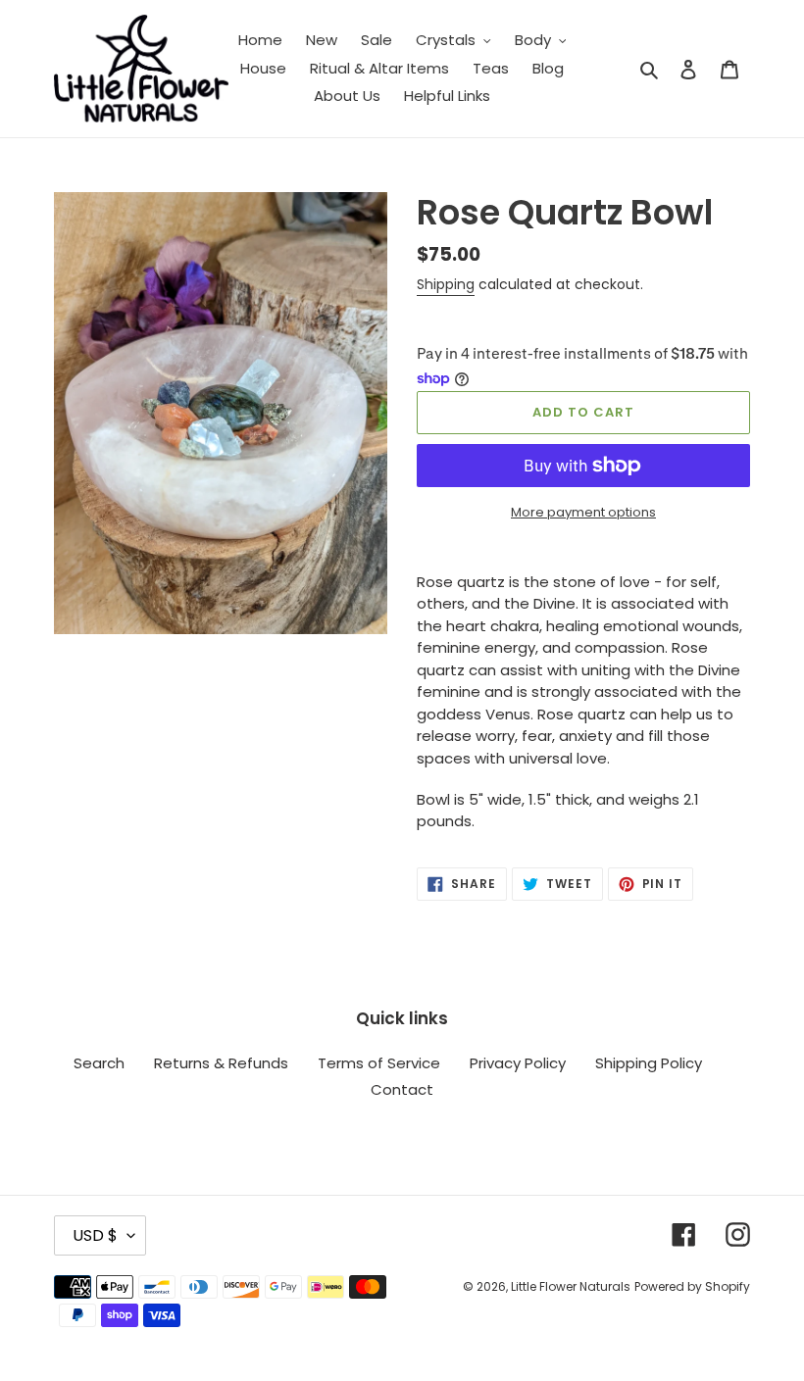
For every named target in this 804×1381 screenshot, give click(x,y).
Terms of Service (379, 1063)
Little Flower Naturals (570, 1286)
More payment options (583, 512)
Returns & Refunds (221, 1063)
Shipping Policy (648, 1063)
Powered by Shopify (692, 1286)
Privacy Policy (518, 1063)
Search (99, 1063)
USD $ (95, 1235)
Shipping (446, 284)
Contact (402, 1089)
